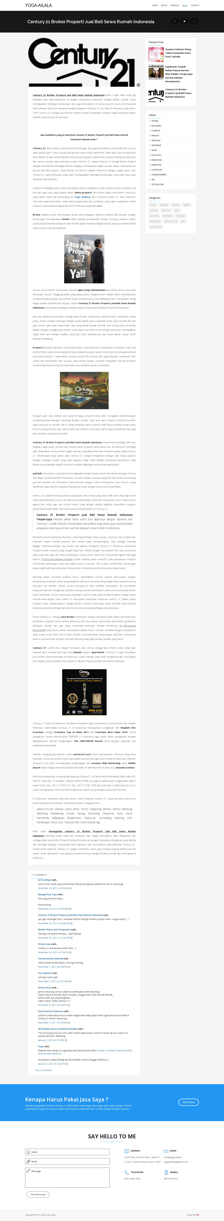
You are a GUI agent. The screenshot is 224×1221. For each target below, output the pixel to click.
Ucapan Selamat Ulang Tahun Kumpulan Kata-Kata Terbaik (178, 53)
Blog (185, 5)
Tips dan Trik (158, 184)
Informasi (156, 145)
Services (175, 5)
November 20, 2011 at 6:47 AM (53, 908)
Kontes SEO (157, 169)
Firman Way (44, 987)
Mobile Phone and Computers (54, 929)
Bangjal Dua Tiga (47, 894)
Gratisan (156, 140)
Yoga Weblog (82, 196)
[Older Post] (194, 21)
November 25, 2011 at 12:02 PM (54, 937)
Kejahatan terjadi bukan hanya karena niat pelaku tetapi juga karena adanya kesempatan (178, 74)
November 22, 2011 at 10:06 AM (54, 923)
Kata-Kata (156, 155)
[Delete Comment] (70, 888)
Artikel (155, 121)
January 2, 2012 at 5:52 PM (51, 1040)
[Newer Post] (175, 21)
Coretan (156, 130)
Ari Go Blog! (44, 879)
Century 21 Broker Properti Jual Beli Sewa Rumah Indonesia (70, 915)
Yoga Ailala (38, 5)
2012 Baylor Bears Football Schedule (57, 1028)
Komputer (156, 165)
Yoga (41, 1046)
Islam (154, 150)
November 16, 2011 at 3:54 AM (53, 888)
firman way (44, 944)
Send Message (38, 1194)
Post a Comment (43, 1070)
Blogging (156, 125)
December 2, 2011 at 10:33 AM (53, 981)
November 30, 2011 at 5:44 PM (53, 952)
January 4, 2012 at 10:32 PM (52, 1063)
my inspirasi (44, 973)
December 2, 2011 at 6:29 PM (53, 1004)
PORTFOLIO (189, 1102)
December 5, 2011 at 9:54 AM (53, 1022)
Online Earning (159, 174)
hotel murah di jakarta (50, 1011)
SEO (153, 179)
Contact (195, 5)
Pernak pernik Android (50, 958)
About (164, 5)
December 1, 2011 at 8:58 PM (53, 966)
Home (155, 5)
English (155, 135)
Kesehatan (157, 160)
